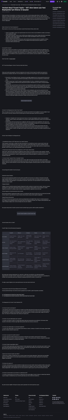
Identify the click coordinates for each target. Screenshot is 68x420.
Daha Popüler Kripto (42, 406)
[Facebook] (54, 399)
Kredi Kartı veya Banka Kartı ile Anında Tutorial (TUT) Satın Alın (59, 16)
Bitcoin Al (40, 397)
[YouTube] (54, 397)
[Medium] (56, 399)
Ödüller (30, 404)
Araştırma (30, 402)
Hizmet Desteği (32, 395)
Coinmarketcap (5, 415)
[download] (57, 1)
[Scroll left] (9, 1)
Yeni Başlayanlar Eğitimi (6, 4)
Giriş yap (47, 1)
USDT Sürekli (17, 399)
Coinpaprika (43, 415)
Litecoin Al (41, 404)
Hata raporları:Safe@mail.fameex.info (57, 401)
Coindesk (27, 415)
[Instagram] (56, 397)
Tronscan (17, 415)
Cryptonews (35, 415)
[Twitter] (53, 397)
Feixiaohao (51, 415)
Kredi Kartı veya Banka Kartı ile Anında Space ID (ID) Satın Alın (59, 18)
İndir (29, 397)
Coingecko (10, 415)
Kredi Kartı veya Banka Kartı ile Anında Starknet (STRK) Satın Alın (59, 25)
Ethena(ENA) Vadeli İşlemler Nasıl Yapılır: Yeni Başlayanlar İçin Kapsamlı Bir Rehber (59, 15)
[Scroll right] (41, 1)
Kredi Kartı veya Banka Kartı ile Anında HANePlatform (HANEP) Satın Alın (59, 11)
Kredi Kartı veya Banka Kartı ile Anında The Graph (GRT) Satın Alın (59, 27)
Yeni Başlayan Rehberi (44, 395)
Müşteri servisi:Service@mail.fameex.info (58, 403)
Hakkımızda (6, 395)
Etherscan (23, 415)
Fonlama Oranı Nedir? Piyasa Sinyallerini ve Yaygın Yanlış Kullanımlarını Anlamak (59, 20)
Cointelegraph (31, 415)
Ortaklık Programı (32, 406)
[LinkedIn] (53, 399)
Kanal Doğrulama (6, 406)
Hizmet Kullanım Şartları (7, 399)
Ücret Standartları (32, 409)
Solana (20, 415)
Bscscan (13, 415)
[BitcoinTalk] (58, 399)
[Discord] (59, 397)
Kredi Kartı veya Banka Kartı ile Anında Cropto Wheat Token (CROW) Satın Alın (59, 13)
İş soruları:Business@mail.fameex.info (58, 402)
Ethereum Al (41, 399)
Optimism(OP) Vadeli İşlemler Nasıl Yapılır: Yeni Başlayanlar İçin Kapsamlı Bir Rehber (59, 23)
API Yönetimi (5, 402)
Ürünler (16, 395)
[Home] (4, 1)
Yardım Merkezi (31, 399)
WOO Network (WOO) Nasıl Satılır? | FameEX (59, 22)
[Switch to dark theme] (59, 1)
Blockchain (47, 415)
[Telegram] (58, 397)
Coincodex (39, 415)
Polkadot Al (41, 402)
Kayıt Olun (52, 1)
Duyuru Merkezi (6, 404)
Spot (16, 397)
